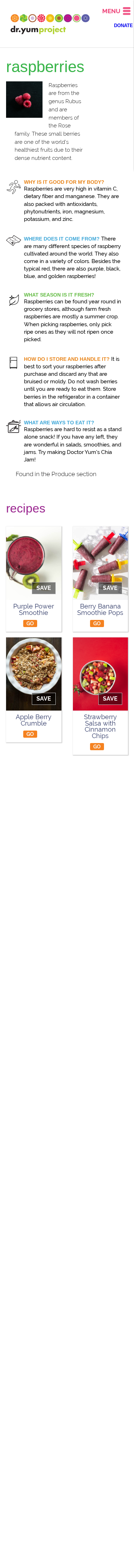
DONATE (123, 25)
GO (30, 623)
